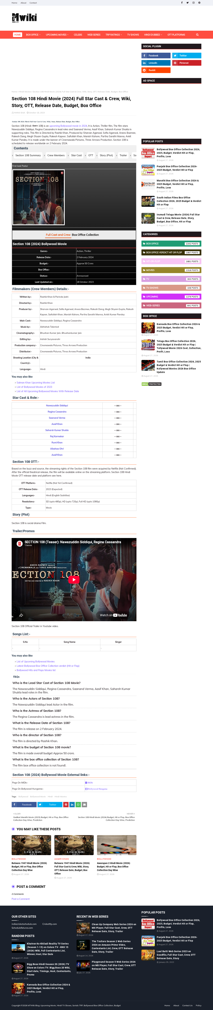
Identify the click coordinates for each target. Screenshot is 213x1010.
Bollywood (23, 796)
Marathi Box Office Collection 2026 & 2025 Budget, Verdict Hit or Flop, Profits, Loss (178, 184)
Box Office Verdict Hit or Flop (168, 252)
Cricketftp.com (49, 924)
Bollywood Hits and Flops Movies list (36, 670)
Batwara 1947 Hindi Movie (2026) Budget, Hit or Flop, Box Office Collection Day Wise (29, 866)
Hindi (50, 796)
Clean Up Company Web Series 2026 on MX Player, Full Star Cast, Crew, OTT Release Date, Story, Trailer (114, 928)
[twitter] (188, 3)
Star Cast (76, 155)
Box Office (168, 243)
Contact (33, 3)
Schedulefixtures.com (22, 927)
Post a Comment (21, 898)
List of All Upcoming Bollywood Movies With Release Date (48, 391)
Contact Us (187, 1005)
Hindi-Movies (25, 91)
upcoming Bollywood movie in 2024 (68, 125)
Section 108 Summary (28, 155)
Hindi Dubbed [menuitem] (152, 34)
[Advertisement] (74, 67)
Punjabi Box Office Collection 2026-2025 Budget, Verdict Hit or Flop (177, 168)
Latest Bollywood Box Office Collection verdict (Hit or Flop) (48, 665)
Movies (168, 270)
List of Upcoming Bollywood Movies (36, 661)
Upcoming (168, 296)
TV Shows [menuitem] (133, 34)
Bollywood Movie (38, 796)
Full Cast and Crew (58, 234)
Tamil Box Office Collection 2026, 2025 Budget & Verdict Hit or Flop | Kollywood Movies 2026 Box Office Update (179, 366)
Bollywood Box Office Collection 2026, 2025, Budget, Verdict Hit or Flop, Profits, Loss (178, 153)
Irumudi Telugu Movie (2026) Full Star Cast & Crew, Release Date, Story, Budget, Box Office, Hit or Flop (178, 218)
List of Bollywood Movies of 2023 (34, 386)
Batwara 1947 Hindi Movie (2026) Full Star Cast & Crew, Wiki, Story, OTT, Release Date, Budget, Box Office (72, 868)
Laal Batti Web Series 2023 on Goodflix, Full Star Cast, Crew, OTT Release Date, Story (176, 955)
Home (14, 3)
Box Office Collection (85, 234)
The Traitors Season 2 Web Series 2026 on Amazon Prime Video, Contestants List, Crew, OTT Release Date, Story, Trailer (112, 946)
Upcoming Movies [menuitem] (56, 34)
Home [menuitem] (17, 34)
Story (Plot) (106, 155)
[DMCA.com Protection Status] (151, 385)
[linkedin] (156, 63)
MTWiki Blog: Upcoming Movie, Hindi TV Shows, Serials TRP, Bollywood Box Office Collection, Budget (74, 1005)
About (23, 3)
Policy (198, 1005)
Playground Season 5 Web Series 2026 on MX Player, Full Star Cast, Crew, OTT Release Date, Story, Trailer (114, 965)
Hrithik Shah (19, 112)
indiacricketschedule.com (24, 924)
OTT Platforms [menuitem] (176, 34)
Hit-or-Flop (168, 261)
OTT (90, 155)
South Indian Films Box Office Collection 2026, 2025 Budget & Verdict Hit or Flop (179, 201)
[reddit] (156, 70)
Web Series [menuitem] (93, 34)
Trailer (123, 155)
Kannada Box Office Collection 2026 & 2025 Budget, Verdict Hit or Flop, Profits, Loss (178, 327)
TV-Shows (168, 287)
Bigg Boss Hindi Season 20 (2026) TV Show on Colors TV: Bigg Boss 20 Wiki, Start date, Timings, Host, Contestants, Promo (49, 969)
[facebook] (182, 3)
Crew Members (56, 155)
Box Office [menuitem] (32, 34)
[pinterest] (199, 3)
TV (168, 279)
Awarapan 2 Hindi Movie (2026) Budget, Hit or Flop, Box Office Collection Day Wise (113, 866)
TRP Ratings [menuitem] (113, 34)
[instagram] (193, 3)
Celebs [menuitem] (78, 34)
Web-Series (168, 305)
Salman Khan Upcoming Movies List (36, 382)
